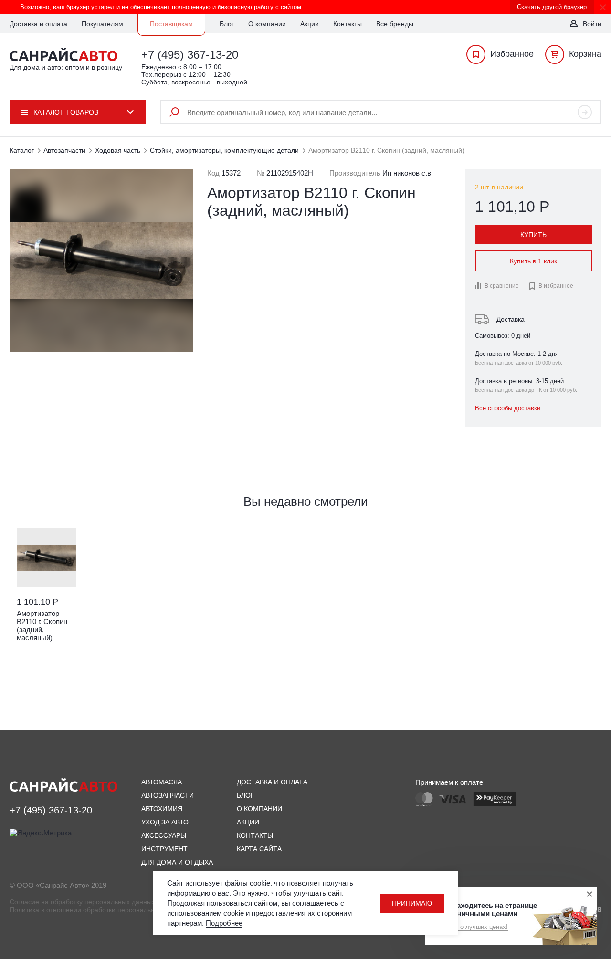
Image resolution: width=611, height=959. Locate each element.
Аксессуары (163, 835)
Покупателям (102, 24)
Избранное (512, 54)
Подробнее (224, 923)
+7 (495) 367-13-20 (189, 54)
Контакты (347, 24)
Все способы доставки (507, 408)
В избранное (550, 286)
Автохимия (161, 809)
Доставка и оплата (38, 24)
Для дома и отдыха (177, 862)
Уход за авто (165, 822)
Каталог (22, 150)
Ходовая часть (117, 150)
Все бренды (394, 24)
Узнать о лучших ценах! (473, 926)
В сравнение (502, 285)
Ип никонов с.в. (407, 173)
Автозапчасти (64, 150)
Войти (592, 24)
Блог (227, 24)
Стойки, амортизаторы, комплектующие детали (224, 150)
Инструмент (164, 849)
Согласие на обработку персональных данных (82, 902)
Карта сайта (259, 849)
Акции (309, 24)
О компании (267, 24)
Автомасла (161, 782)
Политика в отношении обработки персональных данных (99, 910)
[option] (47, 595)
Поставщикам (171, 24)
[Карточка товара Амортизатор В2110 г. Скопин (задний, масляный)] (46, 557)
